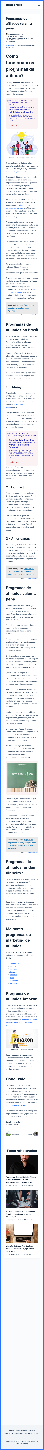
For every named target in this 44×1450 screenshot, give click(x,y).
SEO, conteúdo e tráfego (16, 1105)
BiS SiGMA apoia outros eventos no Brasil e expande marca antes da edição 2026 (20, 1214)
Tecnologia (18, 40)
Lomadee (14, 980)
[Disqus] (22, 1297)
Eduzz (12, 972)
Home (8, 45)
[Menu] (39, 5)
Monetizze (14, 963)
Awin (12, 978)
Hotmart (13, 969)
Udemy (13, 966)
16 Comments (28, 1254)
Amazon (13, 975)
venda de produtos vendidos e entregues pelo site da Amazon (21, 1022)
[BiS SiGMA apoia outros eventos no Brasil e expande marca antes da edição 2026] (22, 1199)
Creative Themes (22, 1443)
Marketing (10, 40)
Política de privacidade (14, 1433)
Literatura (28, 38)
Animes (8, 38)
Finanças (15, 38)
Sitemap (32, 1430)
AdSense (13, 983)
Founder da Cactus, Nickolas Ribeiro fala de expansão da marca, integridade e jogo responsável (21, 1179)
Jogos (21, 38)
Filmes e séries (21, 1430)
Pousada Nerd (13, 4)
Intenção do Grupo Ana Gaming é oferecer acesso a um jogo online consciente (20, 1248)
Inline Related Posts (33, 314)
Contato (28, 1433)
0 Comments (10, 41)
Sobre (36, 1433)
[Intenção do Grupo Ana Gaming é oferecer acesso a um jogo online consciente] (22, 1233)
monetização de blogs (17, 171)
